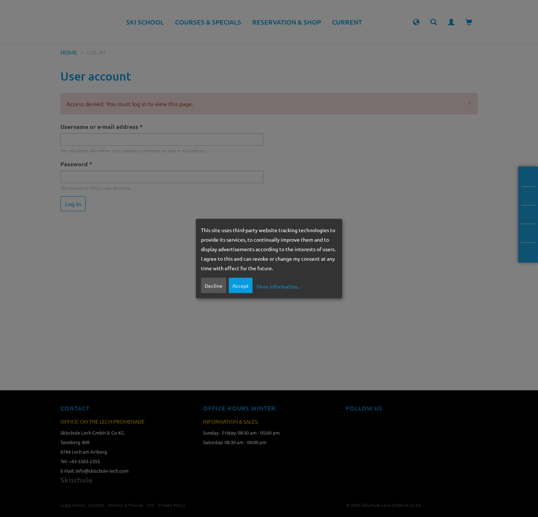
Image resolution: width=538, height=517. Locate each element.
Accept (240, 285)
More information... (278, 286)
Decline (214, 285)
